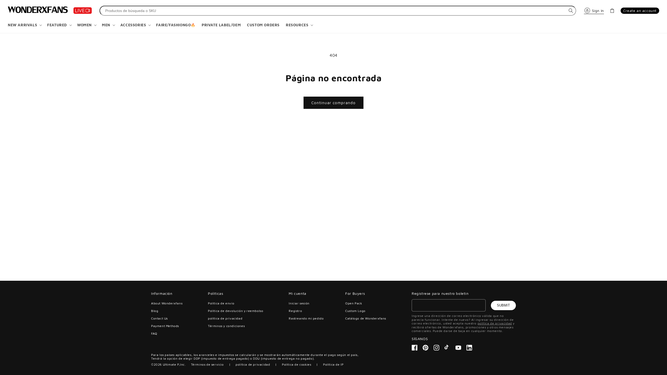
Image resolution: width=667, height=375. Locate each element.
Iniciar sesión (299, 303)
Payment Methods (165, 326)
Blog (154, 311)
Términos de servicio (207, 364)
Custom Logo (355, 311)
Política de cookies (296, 364)
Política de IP (333, 364)
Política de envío (221, 303)
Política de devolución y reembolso (235, 311)
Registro (295, 311)
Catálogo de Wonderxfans (365, 318)
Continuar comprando (333, 103)
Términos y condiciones (226, 326)
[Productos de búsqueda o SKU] (571, 11)
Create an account (640, 10)
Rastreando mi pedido (306, 318)
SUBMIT (503, 305)
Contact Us (159, 318)
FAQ (154, 333)
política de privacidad (225, 318)
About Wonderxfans (166, 303)
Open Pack (353, 303)
